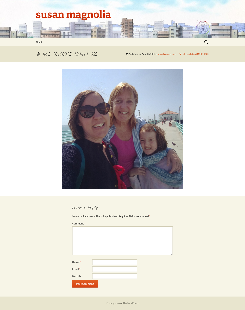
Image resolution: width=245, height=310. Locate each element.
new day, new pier (167, 53)
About (39, 42)
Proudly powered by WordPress (122, 303)
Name (76, 262)
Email (76, 269)
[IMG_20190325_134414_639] (122, 128)
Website (77, 276)
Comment (79, 223)
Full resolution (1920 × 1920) (195, 53)
